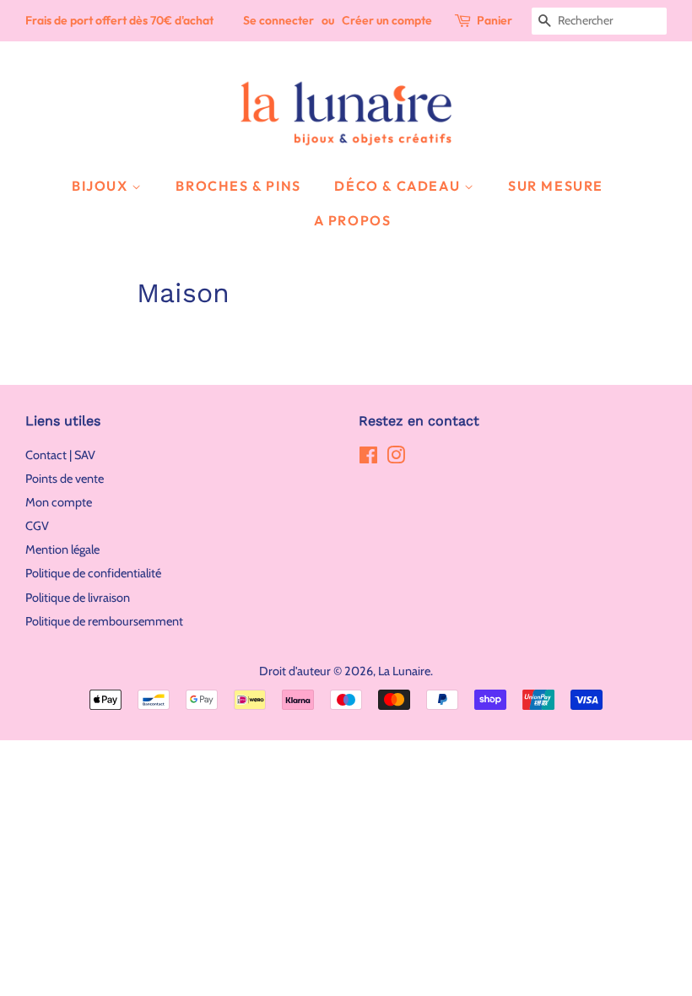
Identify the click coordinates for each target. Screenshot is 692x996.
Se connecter (278, 20)
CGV (37, 525)
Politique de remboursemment (104, 621)
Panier (494, 20)
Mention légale (62, 549)
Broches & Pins (238, 185)
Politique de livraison (77, 597)
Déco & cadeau (398, 185)
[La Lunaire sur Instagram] (396, 458)
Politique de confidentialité (93, 573)
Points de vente (64, 478)
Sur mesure (555, 185)
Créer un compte (387, 20)
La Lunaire (404, 671)
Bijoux (102, 185)
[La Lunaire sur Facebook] (368, 458)
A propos (353, 220)
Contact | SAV (60, 455)
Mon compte (58, 502)
